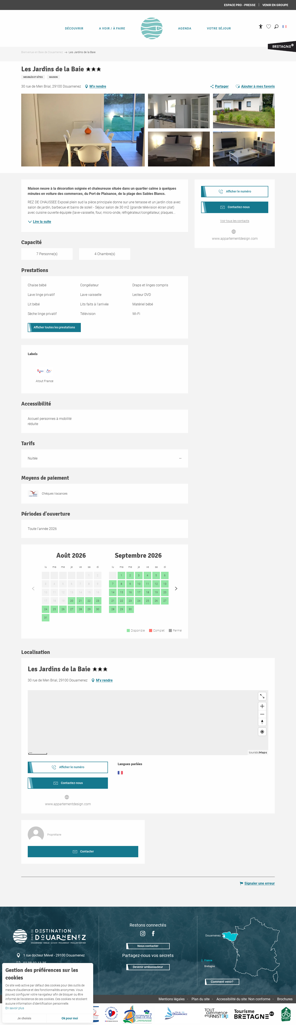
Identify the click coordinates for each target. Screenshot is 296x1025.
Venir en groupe (275, 5)
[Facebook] (153, 934)
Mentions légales (172, 999)
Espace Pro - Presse (239, 5)
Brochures (285, 999)
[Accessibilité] (260, 26)
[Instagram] (143, 934)
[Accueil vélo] (286, 1014)
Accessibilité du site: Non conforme (243, 999)
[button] (276, 26)
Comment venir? (222, 982)
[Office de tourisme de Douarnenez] (49, 942)
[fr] (284, 26)
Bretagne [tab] (209, 966)
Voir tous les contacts (234, 221)
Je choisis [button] (24, 1018)
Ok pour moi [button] (70, 1018)
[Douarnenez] (177, 1014)
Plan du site (201, 999)
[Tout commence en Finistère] (216, 1014)
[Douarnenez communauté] (137, 1014)
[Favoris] (269, 26)
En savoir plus (14, 1008)
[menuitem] (74, 28)
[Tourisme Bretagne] (255, 1014)
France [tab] (208, 960)
